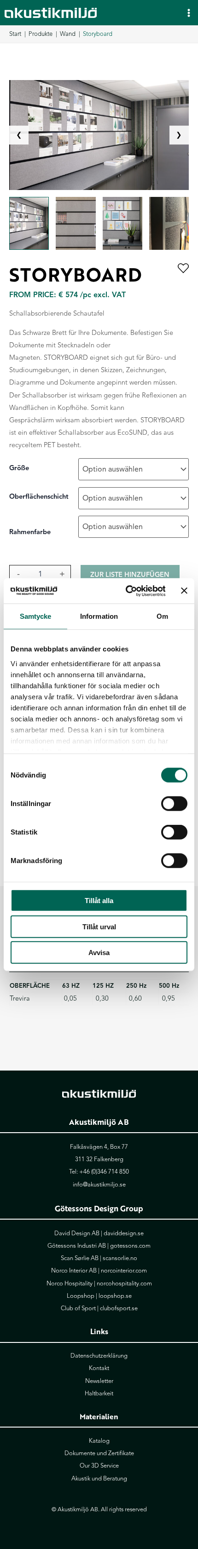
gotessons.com (130, 1246)
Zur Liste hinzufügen (129, 574)
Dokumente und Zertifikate (99, 1453)
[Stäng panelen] (184, 590)
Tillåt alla (99, 900)
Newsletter (99, 1381)
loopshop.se (115, 1296)
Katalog (99, 1441)
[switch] (174, 803)
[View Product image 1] (29, 223)
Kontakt (99, 1368)
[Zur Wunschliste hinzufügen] (183, 269)
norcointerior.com (124, 1270)
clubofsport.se (119, 1308)
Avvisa (99, 952)
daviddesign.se (124, 1233)
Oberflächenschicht (39, 496)
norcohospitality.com (124, 1283)
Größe (19, 468)
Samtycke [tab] (36, 616)
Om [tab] (162, 616)
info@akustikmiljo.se (99, 1184)
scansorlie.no (120, 1258)
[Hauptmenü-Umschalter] (189, 12)
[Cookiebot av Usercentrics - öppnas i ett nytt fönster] (126, 591)
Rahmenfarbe (30, 532)
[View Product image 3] (122, 223)
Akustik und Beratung (99, 1478)
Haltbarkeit (99, 1393)
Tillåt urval (99, 926)
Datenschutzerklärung (99, 1355)
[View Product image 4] (169, 223)
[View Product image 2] (75, 223)
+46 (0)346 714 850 (104, 1171)
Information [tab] (99, 616)
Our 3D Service (99, 1465)
